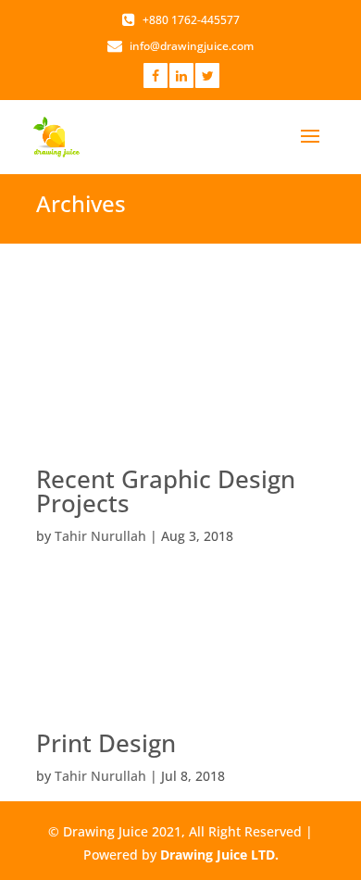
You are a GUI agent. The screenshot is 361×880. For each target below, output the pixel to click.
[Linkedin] (181, 75)
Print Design (106, 743)
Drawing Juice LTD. (219, 854)
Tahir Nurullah (100, 536)
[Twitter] (207, 75)
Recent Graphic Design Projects (165, 491)
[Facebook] (155, 75)
